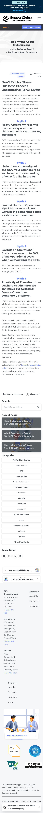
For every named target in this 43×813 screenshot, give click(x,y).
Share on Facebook (15, 394)
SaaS (21, 520)
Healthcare (21, 504)
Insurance (21, 509)
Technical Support (21, 526)
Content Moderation (21, 482)
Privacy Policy (26, 802)
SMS (34, 802)
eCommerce (21, 493)
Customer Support (25, 49)
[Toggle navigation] (39, 19)
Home (11, 49)
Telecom (21, 531)
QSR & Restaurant (21, 515)
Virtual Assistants (21, 542)
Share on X (34, 394)
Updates (21, 537)
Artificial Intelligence (21, 460)
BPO (21, 471)
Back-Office (21, 465)
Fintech (21, 498)
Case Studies (21, 476)
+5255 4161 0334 (10, 673)
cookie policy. (18, 809)
